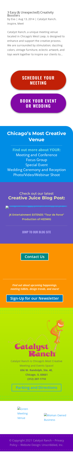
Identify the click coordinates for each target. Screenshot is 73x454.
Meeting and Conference (36, 154)
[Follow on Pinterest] (46, 270)
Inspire (11, 23)
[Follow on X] (23, 270)
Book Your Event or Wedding (38, 103)
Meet (20, 23)
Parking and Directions (36, 387)
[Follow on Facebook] (11, 270)
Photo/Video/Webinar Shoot (36, 174)
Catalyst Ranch (42, 440)
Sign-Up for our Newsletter (34, 298)
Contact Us (35, 256)
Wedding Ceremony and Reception (36, 169)
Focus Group (36, 159)
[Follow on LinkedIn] (35, 270)
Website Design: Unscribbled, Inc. (41, 445)
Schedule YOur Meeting (38, 80)
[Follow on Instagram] (58, 270)
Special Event (36, 164)
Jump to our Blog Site (36, 232)
